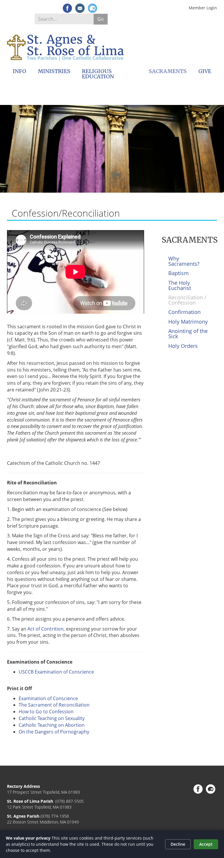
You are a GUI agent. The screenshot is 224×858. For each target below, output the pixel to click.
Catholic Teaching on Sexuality (52, 718)
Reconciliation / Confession (187, 300)
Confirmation (184, 311)
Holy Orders (183, 345)
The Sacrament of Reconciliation (54, 705)
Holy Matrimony (188, 321)
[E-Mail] (80, 8)
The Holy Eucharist (179, 285)
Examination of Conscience (48, 698)
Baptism (178, 273)
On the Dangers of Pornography (54, 731)
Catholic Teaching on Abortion (52, 725)
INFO (19, 71)
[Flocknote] (92, 8)
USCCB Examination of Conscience (56, 672)
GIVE (204, 71)
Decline (178, 844)
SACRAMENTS (168, 71)
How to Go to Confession (46, 711)
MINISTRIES (54, 71)
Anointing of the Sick (188, 333)
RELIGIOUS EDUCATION (98, 74)
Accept (206, 844)
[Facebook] (67, 8)
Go (100, 19)
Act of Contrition (45, 629)
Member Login (203, 8)
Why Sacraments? (184, 261)
